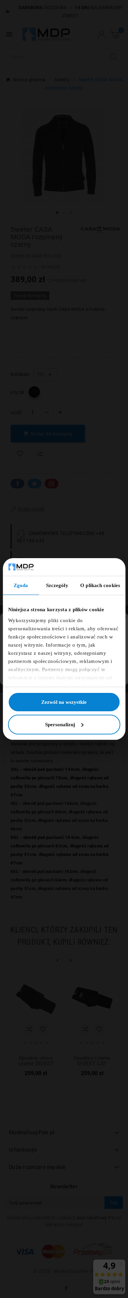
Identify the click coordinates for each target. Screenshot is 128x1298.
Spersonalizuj (60, 724)
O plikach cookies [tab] (100, 585)
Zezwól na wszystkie (64, 702)
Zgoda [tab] (21, 585)
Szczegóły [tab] (57, 585)
